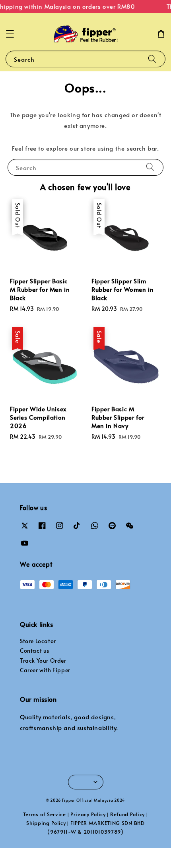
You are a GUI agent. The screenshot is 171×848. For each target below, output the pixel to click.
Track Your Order (43, 660)
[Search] (152, 59)
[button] (10, 34)
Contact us (34, 650)
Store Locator (38, 641)
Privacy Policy (88, 814)
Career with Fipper (45, 670)
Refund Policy (127, 814)
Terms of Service (44, 814)
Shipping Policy (46, 822)
